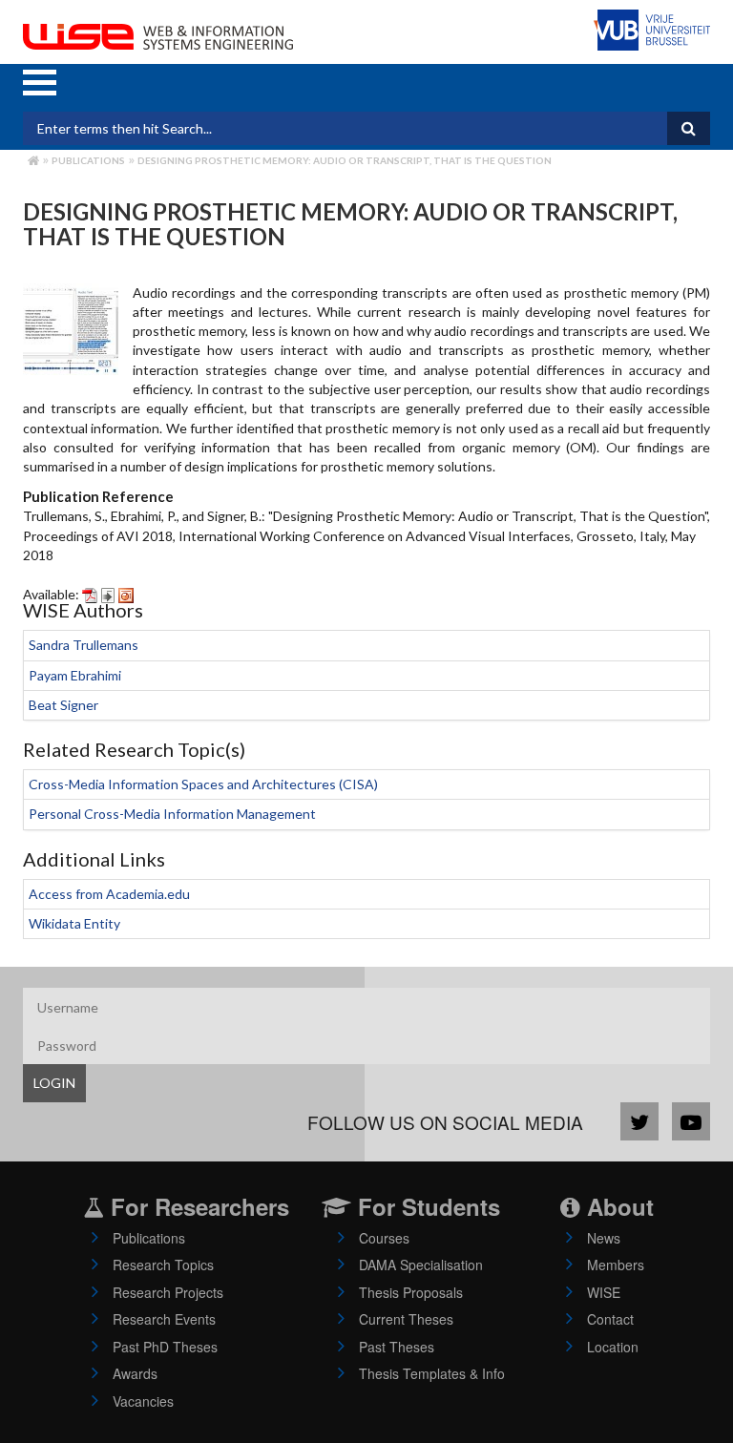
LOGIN (54, 1083)
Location (613, 1346)
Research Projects (168, 1292)
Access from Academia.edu (109, 894)
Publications (88, 160)
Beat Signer (63, 705)
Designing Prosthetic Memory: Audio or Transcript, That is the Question (344, 160)
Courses (384, 1237)
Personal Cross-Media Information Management (172, 813)
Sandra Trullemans (83, 645)
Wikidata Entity (74, 923)
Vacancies (143, 1401)
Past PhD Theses (165, 1346)
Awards (135, 1373)
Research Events (164, 1318)
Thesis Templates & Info (432, 1373)
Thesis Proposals (411, 1292)
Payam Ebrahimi (75, 675)
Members (615, 1264)
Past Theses (396, 1346)
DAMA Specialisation (421, 1264)
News (603, 1237)
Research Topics (163, 1264)
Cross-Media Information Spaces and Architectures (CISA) (203, 784)
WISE (603, 1292)
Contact (610, 1318)
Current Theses (406, 1318)
